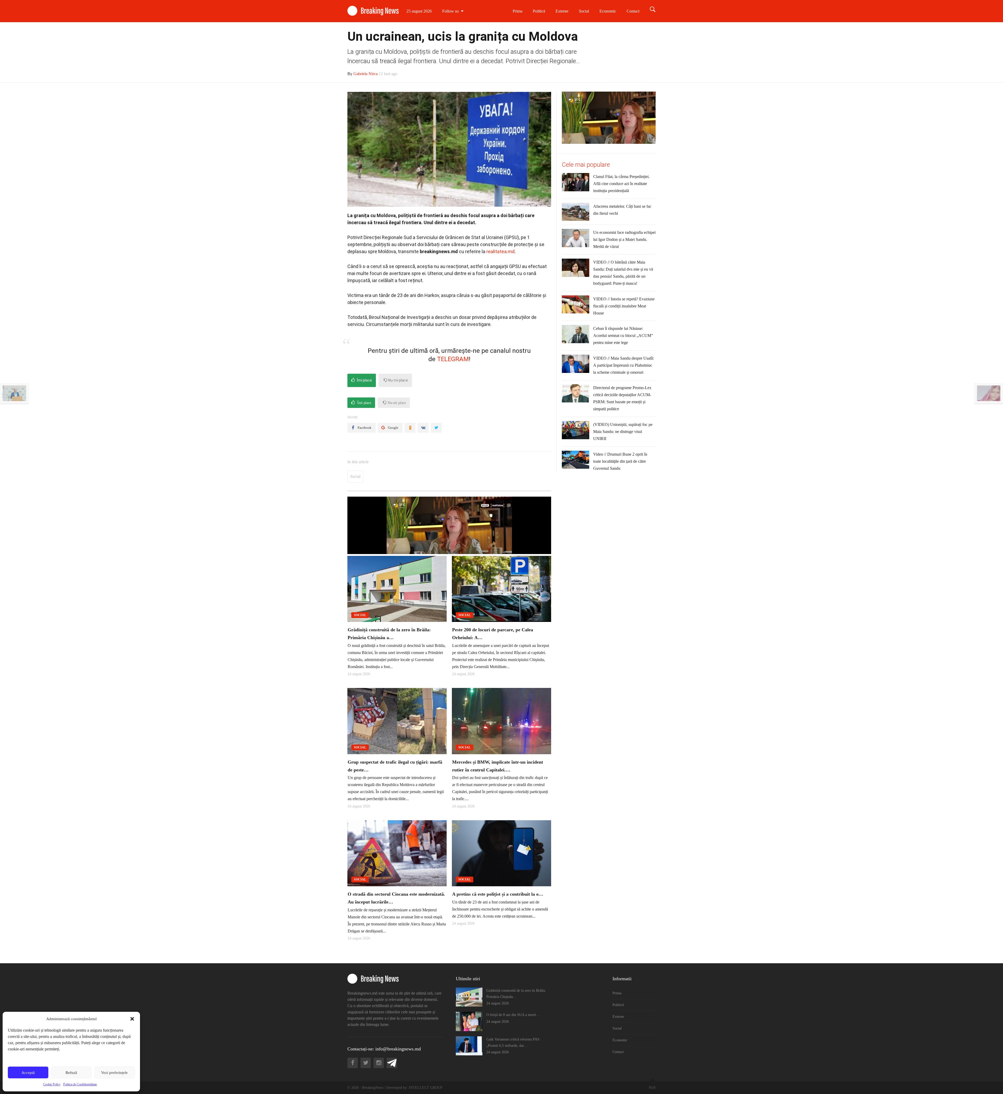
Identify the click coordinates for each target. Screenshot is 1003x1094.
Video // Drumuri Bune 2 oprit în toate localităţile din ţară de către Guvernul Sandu (620, 461)
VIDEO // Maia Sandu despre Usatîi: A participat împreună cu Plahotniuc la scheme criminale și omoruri (623, 365)
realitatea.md (500, 251)
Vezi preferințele (114, 1073)
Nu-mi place (397, 380)
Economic (607, 11)
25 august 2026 (419, 11)
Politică (539, 11)
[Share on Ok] (410, 428)
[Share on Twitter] (436, 428)
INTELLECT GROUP (425, 1088)
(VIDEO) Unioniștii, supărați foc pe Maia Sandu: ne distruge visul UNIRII (622, 431)
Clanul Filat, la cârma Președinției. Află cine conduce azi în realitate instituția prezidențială (621, 183)
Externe (562, 11)
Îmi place (364, 380)
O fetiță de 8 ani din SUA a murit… (513, 1015)
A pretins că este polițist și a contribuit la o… (497, 894)
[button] (132, 1018)
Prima (517, 11)
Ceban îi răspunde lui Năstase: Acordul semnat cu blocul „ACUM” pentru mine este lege (623, 335)
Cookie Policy (52, 1084)
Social (584, 11)
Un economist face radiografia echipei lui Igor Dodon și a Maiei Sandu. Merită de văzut (624, 239)
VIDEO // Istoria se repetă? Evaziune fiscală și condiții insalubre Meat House (624, 306)
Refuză (71, 1073)
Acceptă (28, 1073)
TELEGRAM (453, 359)
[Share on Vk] (423, 428)
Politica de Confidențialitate (80, 1084)
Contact (633, 11)
